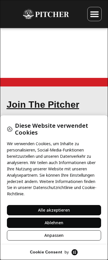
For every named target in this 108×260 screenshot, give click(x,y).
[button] (94, 14)
